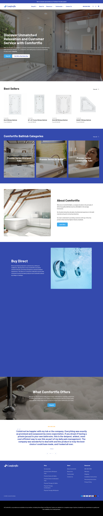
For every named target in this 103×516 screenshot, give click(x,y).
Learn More (62, 224)
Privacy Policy (88, 482)
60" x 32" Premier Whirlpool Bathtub (37, 120)
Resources (49, 6)
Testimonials (59, 6)
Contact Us (69, 6)
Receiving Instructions (90, 479)
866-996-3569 (88, 469)
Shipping (86, 474)
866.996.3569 (86, 6)
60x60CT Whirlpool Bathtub (83, 120)
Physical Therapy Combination (48, 486)
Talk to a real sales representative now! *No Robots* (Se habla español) (51, 1)
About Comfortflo (71, 469)
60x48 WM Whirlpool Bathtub (60, 120)
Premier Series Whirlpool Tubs (50, 472)
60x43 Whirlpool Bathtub (10, 120)
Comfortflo (6, 118)
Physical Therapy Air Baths (51, 483)
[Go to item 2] (51, 453)
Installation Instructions (90, 476)
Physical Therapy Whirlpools (51, 490)
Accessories (47, 469)
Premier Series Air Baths (50, 476)
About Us (41, 6)
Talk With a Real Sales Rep (21, 56)
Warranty (86, 471)
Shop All (33, 6)
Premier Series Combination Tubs (51, 479)
